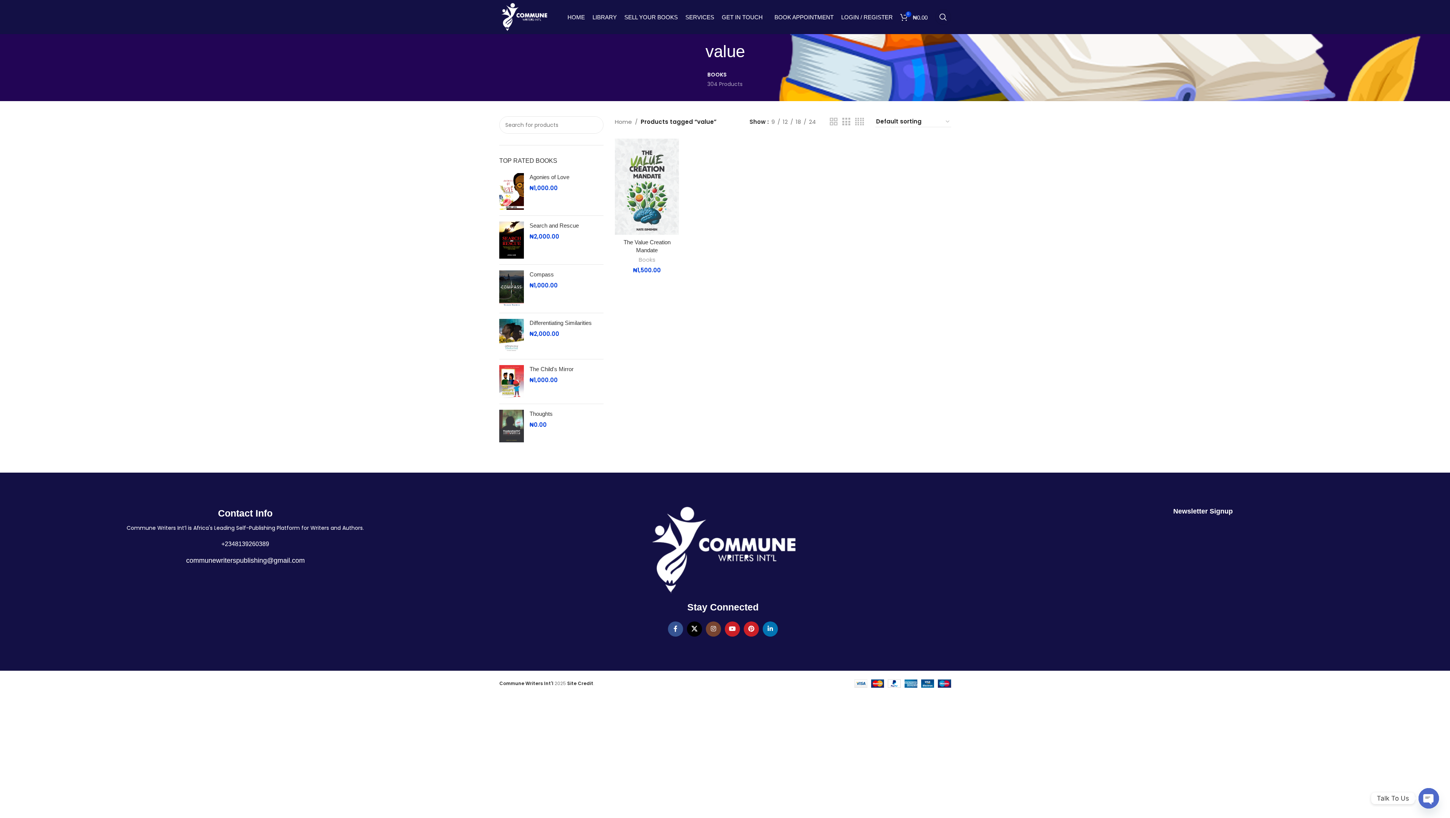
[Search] (943, 17)
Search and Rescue (554, 225)
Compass (542, 274)
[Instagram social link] (713, 629)
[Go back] (696, 51)
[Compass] (511, 289)
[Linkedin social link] (770, 629)
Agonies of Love (549, 177)
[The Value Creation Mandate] (647, 187)
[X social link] (694, 629)
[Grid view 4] (859, 122)
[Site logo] (524, 16)
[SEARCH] (593, 125)
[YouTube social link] (732, 629)
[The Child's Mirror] (511, 381)
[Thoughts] (511, 426)
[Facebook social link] (675, 629)
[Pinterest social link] (751, 629)
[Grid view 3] (846, 122)
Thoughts (541, 414)
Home (623, 122)
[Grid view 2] (833, 122)
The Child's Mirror (552, 369)
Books (647, 260)
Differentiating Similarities (561, 323)
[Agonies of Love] (511, 191)
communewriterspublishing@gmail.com (245, 560)
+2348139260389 (245, 544)
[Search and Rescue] (511, 240)
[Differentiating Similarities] (511, 336)
